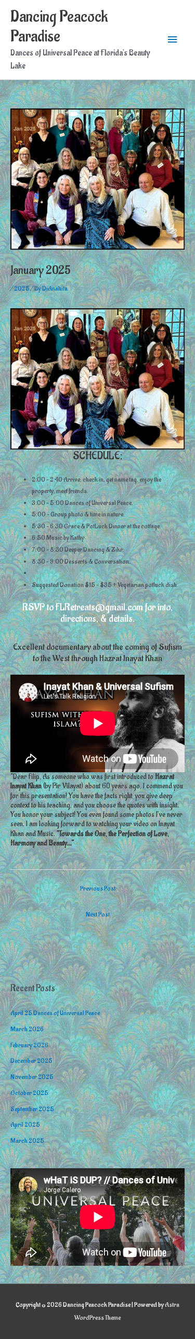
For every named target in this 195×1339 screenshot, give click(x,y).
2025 (22, 288)
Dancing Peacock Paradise (59, 27)
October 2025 (29, 1093)
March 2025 (27, 1141)
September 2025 (32, 1109)
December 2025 (31, 1061)
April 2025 (25, 1125)
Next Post (98, 914)
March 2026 (27, 1029)
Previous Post (97, 888)
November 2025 (32, 1077)
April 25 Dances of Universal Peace (55, 1013)
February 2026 (29, 1045)
